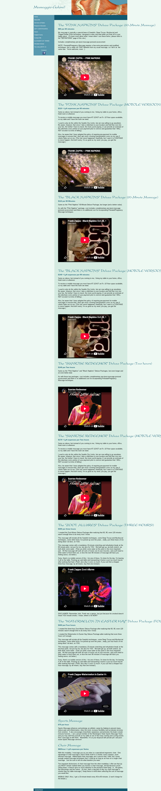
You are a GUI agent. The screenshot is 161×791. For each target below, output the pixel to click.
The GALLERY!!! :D (40, 47)
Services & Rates (39, 23)
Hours (36, 32)
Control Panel (39, 789)
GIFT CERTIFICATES (41, 29)
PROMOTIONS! (39, 44)
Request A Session (40, 26)
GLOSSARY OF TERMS (41, 41)
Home (36, 16)
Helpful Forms (38, 35)
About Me (37, 19)
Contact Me (37, 38)
